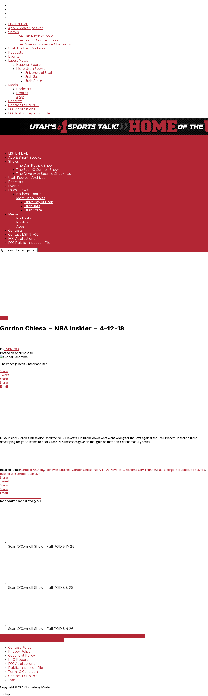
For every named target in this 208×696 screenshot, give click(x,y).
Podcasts (15, 52)
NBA (97, 470)
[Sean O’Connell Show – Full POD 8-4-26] (47, 625)
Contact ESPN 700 (23, 105)
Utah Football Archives (26, 48)
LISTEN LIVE (18, 24)
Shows (13, 32)
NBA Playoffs (111, 470)
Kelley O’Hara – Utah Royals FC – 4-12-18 (32, 640)
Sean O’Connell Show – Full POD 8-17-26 (41, 546)
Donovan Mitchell (58, 470)
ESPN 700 (11, 349)
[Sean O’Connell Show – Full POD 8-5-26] (47, 583)
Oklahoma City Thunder (139, 470)
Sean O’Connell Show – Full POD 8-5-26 (40, 588)
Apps (20, 97)
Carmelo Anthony (32, 470)
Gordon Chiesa (82, 470)
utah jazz (34, 473)
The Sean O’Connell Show (37, 40)
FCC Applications (21, 109)
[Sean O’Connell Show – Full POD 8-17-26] (47, 542)
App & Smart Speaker (25, 28)
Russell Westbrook (13, 473)
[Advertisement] (104, 284)
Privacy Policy (19, 651)
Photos (22, 93)
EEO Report (18, 660)
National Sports (28, 65)
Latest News (18, 60)
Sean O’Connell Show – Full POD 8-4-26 (40, 629)
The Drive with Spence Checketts (43, 44)
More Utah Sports (30, 69)
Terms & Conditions (23, 672)
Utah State (33, 81)
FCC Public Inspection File (29, 113)
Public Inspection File (25, 668)
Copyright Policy (21, 655)
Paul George (165, 470)
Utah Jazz (32, 77)
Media (13, 85)
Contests (15, 101)
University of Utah (38, 73)
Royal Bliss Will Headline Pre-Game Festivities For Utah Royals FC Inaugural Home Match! (72, 636)
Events (13, 56)
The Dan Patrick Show (34, 36)
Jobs (11, 680)
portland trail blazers (190, 470)
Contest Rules (19, 647)
